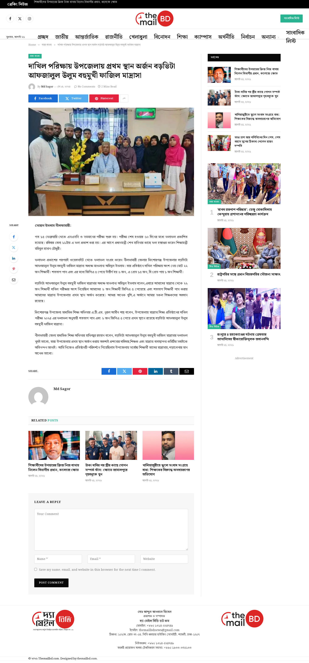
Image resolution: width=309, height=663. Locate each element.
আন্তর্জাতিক (86, 37)
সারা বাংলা (35, 56)
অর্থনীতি (226, 37)
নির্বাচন (248, 37)
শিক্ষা (182, 37)
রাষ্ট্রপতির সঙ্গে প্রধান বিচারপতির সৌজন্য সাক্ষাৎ (249, 274)
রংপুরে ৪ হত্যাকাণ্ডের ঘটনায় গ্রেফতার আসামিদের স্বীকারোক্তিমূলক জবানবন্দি (243, 337)
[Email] (13, 279)
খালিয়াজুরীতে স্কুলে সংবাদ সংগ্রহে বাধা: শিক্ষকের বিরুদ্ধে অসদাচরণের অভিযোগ (166, 470)
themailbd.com (87, 658)
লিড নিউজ (214, 267)
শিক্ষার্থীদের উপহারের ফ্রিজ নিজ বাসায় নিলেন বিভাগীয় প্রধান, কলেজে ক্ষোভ (53, 467)
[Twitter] (13, 247)
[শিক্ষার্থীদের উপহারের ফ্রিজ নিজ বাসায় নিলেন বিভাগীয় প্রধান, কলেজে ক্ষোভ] (54, 445)
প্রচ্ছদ (43, 37)
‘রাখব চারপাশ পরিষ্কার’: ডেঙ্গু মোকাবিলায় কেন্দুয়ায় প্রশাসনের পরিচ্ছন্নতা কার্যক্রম (244, 212)
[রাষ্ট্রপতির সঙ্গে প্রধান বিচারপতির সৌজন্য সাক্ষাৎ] (244, 248)
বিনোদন (162, 37)
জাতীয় (61, 37)
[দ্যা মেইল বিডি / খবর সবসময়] (154, 18)
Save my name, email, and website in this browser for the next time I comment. (97, 570)
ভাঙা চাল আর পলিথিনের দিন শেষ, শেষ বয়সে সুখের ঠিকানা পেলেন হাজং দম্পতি (257, 141)
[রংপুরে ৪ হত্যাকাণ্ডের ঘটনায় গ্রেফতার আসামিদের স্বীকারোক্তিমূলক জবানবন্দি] (244, 308)
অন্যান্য (268, 37)
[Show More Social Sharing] (124, 98)
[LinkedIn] (13, 258)
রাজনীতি (114, 37)
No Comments (86, 87)
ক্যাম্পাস (202, 37)
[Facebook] (13, 237)
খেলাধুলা (138, 37)
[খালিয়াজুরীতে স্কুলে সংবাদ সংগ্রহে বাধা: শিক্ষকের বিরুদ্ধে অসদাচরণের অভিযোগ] (168, 445)
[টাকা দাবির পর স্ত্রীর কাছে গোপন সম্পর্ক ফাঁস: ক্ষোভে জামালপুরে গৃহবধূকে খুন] (111, 445)
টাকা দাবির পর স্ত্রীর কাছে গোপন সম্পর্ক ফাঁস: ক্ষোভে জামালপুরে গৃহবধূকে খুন (76, 2)
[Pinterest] (13, 269)
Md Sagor (47, 87)
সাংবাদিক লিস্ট (291, 18)
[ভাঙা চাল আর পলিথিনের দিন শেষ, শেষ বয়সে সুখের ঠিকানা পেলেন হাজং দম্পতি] (219, 143)
